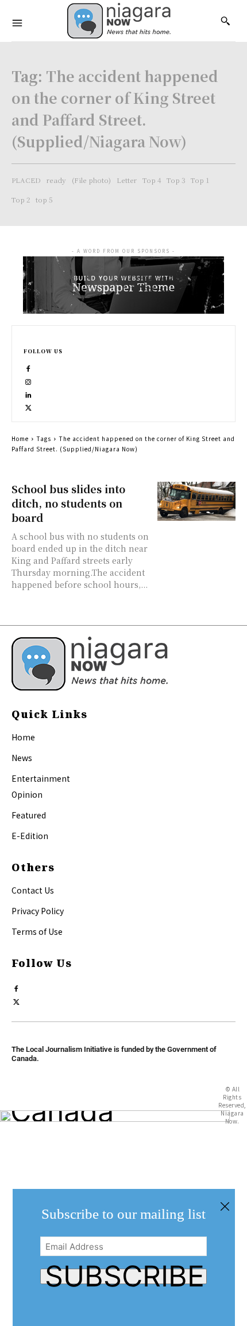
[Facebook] (28, 366)
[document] (123, 1257)
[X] (28, 405)
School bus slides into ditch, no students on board (68, 503)
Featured (28, 815)
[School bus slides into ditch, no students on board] (196, 501)
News (21, 757)
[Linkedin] (28, 392)
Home (20, 438)
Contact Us (32, 890)
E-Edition (29, 835)
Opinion (27, 794)
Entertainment (40, 778)
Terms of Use (37, 931)
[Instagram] (28, 379)
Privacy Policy (37, 910)
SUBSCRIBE (124, 1276)
